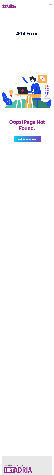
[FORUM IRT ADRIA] (9, 6)
